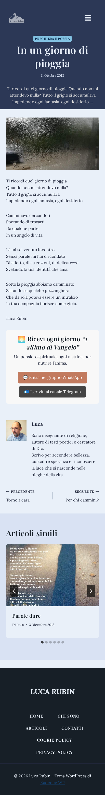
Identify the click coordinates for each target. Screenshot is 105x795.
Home (36, 716)
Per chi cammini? (82, 495)
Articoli (36, 728)
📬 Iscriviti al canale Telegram (52, 391)
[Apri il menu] (90, 18)
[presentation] (52, 575)
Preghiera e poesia (52, 39)
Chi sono (69, 716)
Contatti (72, 728)
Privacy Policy (54, 752)
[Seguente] (91, 591)
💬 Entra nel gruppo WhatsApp (52, 377)
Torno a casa (20, 495)
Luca (37, 424)
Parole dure (26, 615)
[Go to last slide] (14, 591)
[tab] (42, 642)
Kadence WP (52, 782)
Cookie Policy (54, 740)
